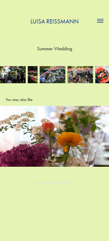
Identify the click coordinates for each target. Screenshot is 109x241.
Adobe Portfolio (63, 182)
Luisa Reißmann (54, 21)
